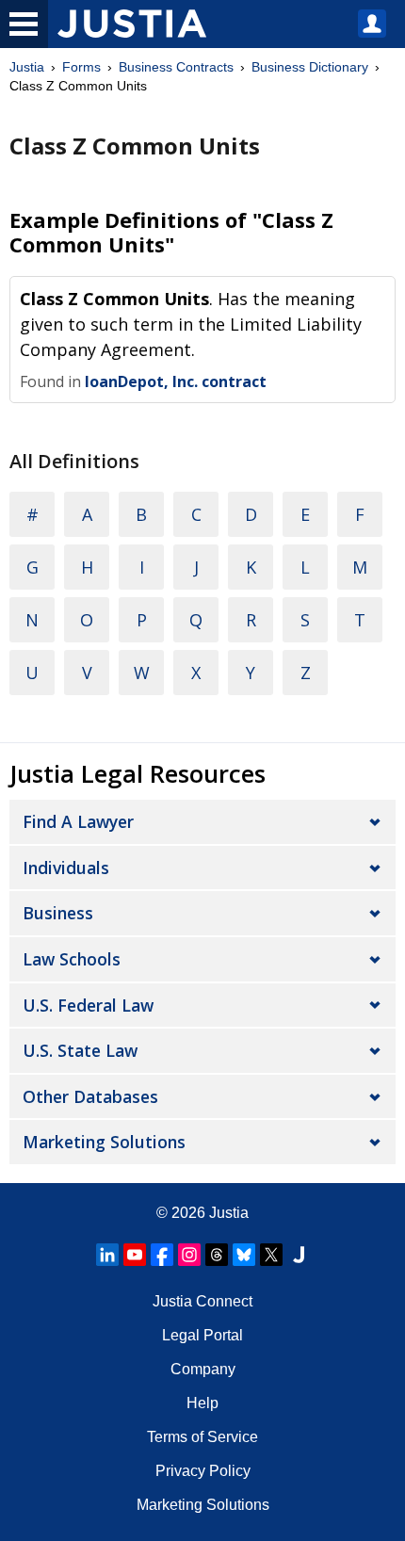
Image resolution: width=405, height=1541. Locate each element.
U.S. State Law (80, 1050)
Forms (81, 66)
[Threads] (216, 1254)
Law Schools (72, 959)
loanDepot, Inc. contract (176, 381)
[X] (271, 1254)
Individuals (66, 867)
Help (202, 1403)
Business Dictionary (309, 66)
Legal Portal (202, 1335)
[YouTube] (134, 1254)
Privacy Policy (203, 1471)
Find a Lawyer (78, 821)
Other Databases (90, 1096)
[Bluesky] (244, 1254)
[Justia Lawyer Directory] (298, 1254)
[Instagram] (189, 1254)
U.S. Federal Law (88, 1005)
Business (58, 912)
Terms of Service (202, 1437)
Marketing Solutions (104, 1141)
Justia (26, 66)
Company (202, 1369)
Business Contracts (176, 66)
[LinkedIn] (107, 1254)
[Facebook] (162, 1254)
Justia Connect (202, 1301)
